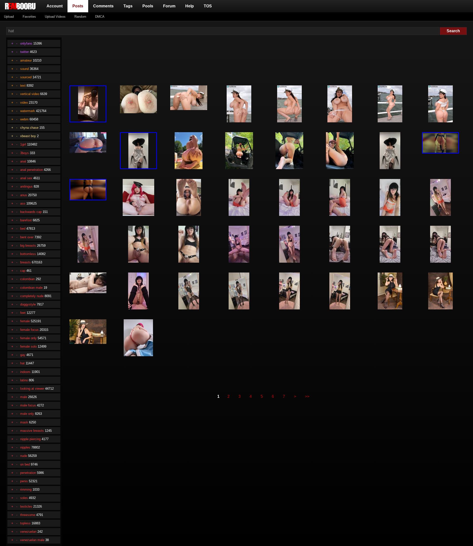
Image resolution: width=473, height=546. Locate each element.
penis (24, 481)
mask (24, 422)
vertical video (29, 94)
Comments (103, 6)
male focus (28, 405)
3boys (24, 153)
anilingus (26, 186)
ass (22, 203)
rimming (26, 489)
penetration (28, 473)
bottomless (28, 254)
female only (28, 338)
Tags (128, 6)
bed (22, 228)
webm (24, 119)
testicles (26, 506)
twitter (24, 52)
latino (24, 380)
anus (23, 195)
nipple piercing (30, 439)
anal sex (26, 178)
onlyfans (26, 43)
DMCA (99, 16)
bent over (27, 237)
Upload (9, 16)
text (23, 85)
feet (23, 313)
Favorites (29, 16)
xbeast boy (28, 136)
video (24, 102)
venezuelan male (32, 540)
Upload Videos (55, 16)
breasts (25, 262)
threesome (27, 515)
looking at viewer (32, 388)
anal (23, 161)
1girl (23, 144)
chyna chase (29, 127)
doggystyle (28, 304)
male (23, 397)
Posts (78, 6)
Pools (147, 6)
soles (24, 498)
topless (25, 523)
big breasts (28, 245)
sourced (26, 77)
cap (22, 271)
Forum (169, 6)
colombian (27, 279)
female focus (29, 330)
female (25, 321)
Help (189, 6)
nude (23, 456)
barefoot (26, 220)
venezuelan (28, 531)
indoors (25, 372)
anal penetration (31, 170)
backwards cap (31, 212)
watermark (27, 111)
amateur (26, 60)
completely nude (32, 296)
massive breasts (32, 431)
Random (80, 16)
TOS (208, 6)
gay (22, 355)
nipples (25, 447)
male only (27, 414)
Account (55, 6)
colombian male (31, 287)
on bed (25, 464)
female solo (28, 346)
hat (22, 363)
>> (307, 396)
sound (24, 69)
